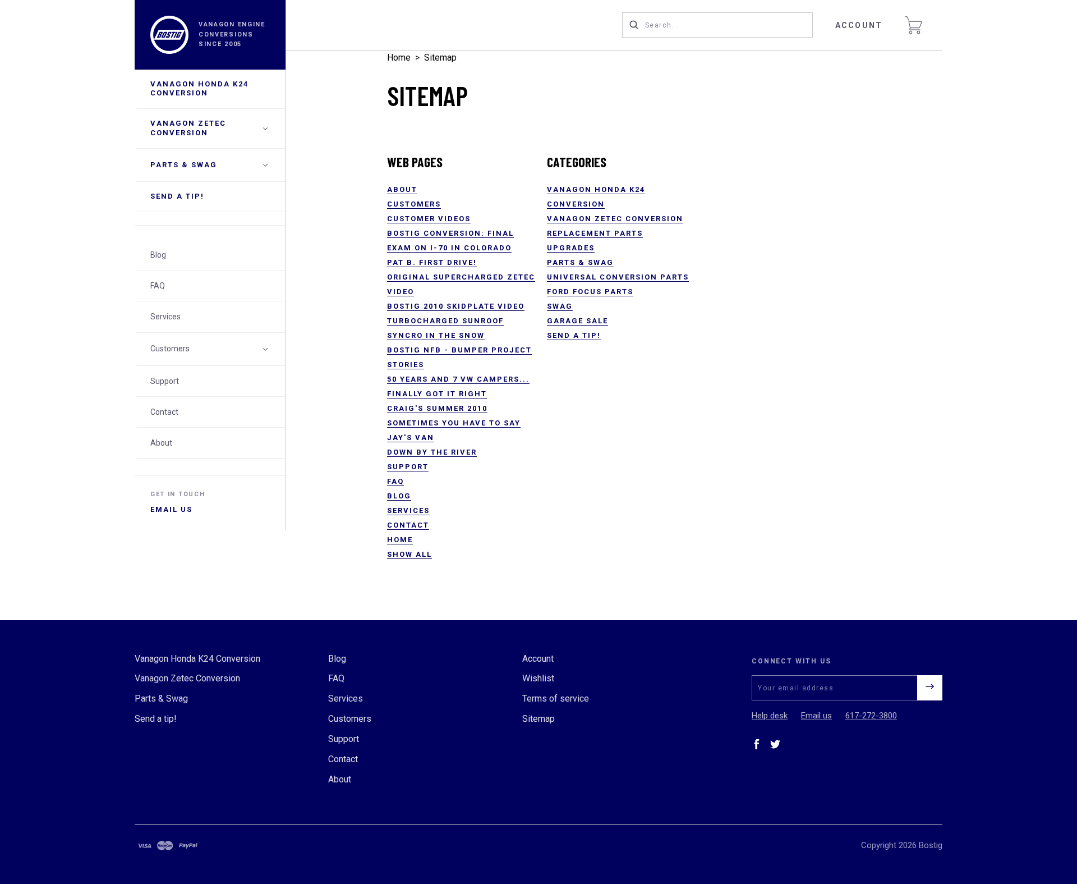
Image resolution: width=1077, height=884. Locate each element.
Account (858, 25)
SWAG (560, 306)
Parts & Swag (183, 165)
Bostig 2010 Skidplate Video (455, 306)
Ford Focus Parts (590, 291)
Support (164, 381)
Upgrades (571, 248)
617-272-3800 (871, 716)
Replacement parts (595, 233)
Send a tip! (177, 197)
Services (165, 317)
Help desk (770, 716)
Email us (171, 509)
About (161, 442)
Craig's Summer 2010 (437, 408)
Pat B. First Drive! (432, 262)
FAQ (157, 286)
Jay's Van (410, 437)
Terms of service (555, 698)
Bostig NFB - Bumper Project (459, 350)
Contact (164, 411)
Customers (170, 349)
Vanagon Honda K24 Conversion (199, 89)
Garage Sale (577, 321)
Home (399, 57)
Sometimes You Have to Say (454, 423)
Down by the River (432, 452)
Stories (405, 364)
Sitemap (440, 57)
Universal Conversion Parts (618, 277)
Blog (158, 254)
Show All (409, 554)
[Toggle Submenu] (265, 349)
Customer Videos (429, 218)
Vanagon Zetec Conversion (188, 129)
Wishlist (538, 678)
